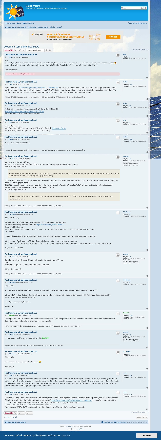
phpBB (70, 426)
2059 (130, 315)
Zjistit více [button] (65, 435)
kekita (125, 103)
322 (130, 375)
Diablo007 (126, 313)
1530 (130, 84)
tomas (125, 373)
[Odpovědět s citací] (117, 55)
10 (130, 159)
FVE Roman (126, 212)
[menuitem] (19, 23)
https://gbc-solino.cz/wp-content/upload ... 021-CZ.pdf (24, 111)
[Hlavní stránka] (15, 11)
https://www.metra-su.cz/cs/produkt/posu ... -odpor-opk (72, 400)
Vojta (124, 54)
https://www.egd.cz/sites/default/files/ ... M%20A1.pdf (38, 88)
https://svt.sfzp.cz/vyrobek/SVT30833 (50, 225)
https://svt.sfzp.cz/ (59, 128)
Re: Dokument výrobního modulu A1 (21, 82)
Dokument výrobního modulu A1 (21, 46)
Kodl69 (125, 81)
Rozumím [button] (147, 435)
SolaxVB (125, 156)
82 (130, 106)
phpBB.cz (81, 429)
